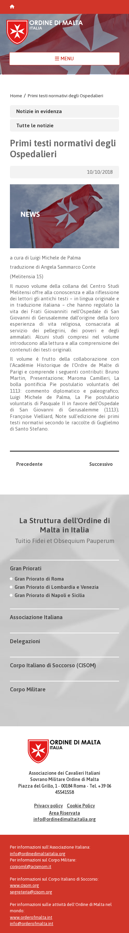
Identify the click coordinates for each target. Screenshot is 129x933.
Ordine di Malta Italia (44, 35)
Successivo (101, 464)
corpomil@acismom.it (30, 866)
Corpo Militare (28, 689)
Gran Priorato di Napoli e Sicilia (50, 595)
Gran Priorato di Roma (39, 579)
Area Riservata (64, 813)
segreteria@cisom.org (31, 891)
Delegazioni (25, 641)
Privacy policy (48, 805)
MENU (66, 58)
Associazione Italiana (36, 617)
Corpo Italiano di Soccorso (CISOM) (53, 665)
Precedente (29, 464)
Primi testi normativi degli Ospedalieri (65, 95)
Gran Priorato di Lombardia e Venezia (57, 587)
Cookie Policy (81, 805)
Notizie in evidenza (39, 111)
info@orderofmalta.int (31, 923)
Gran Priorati (25, 568)
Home (16, 95)
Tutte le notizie (35, 125)
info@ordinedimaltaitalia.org (64, 819)
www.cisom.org (24, 885)
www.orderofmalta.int (31, 917)
